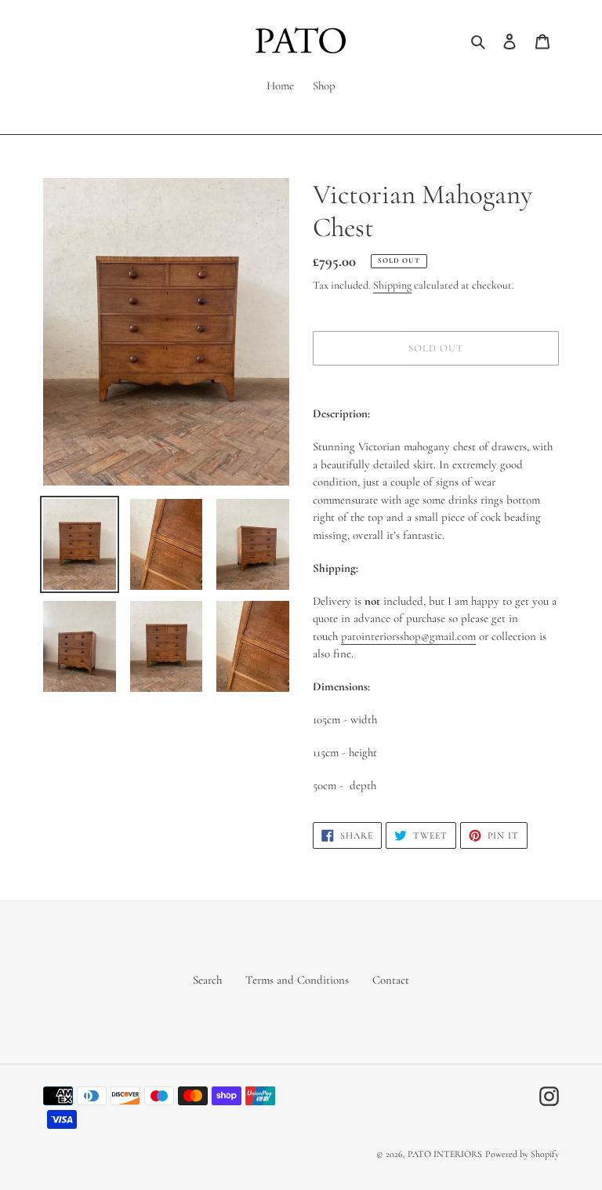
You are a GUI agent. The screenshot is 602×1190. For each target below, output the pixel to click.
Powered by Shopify (522, 1153)
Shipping (392, 285)
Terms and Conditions (297, 980)
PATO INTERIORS (445, 1153)
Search (207, 980)
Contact (390, 980)
